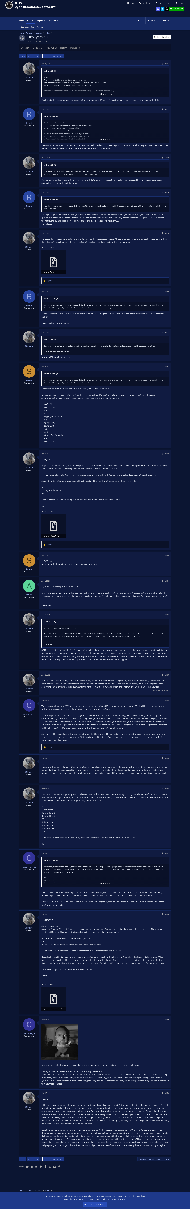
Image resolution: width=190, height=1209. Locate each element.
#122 (167, 109)
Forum (180, 3)
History (63, 47)
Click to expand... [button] (105, 94)
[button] (44, 20)
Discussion (75, 47)
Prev (23, 56)
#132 (167, 614)
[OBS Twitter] (162, 9)
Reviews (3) (52, 47)
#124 (167, 192)
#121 (167, 64)
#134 (167, 700)
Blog (158, 3)
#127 (167, 332)
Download (145, 3)
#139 (167, 1019)
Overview (25, 47)
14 (54, 56)
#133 (167, 675)
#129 (167, 454)
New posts (25, 27)
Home (130, 3)
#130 (167, 555)
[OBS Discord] (158, 9)
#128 (167, 366)
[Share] (162, 63)
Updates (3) (38, 47)
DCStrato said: (49, 116)
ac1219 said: (48, 622)
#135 (167, 758)
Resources (51, 20)
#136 (167, 789)
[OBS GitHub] (167, 9)
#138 (167, 914)
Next (59, 56)
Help (168, 3)
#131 (167, 581)
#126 (167, 291)
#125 (167, 233)
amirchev (33, 41)
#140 (167, 1093)
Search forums (37, 27)
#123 (167, 158)
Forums (30, 20)
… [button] (31, 56)
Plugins (40, 20)
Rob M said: (48, 71)
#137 (167, 853)
